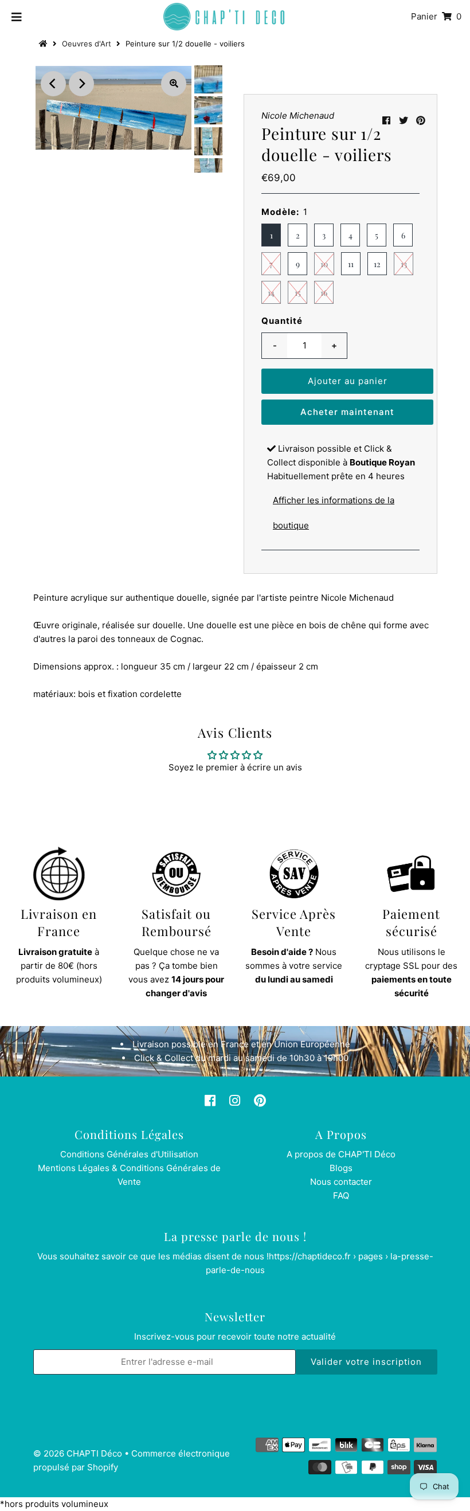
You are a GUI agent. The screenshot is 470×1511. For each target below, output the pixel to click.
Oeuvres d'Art (86, 43)
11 (351, 264)
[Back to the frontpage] (44, 43)
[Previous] (53, 83)
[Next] (81, 83)
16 (323, 292)
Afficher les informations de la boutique (333, 513)
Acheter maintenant (347, 411)
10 (324, 264)
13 (404, 264)
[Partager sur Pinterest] (420, 120)
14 (271, 292)
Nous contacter (341, 1181)
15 (298, 292)
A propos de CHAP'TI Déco (341, 1154)
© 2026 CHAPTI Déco (77, 1453)
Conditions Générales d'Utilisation (129, 1154)
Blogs (341, 1167)
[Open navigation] (17, 16)
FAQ (341, 1195)
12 (377, 264)
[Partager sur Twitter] (403, 120)
